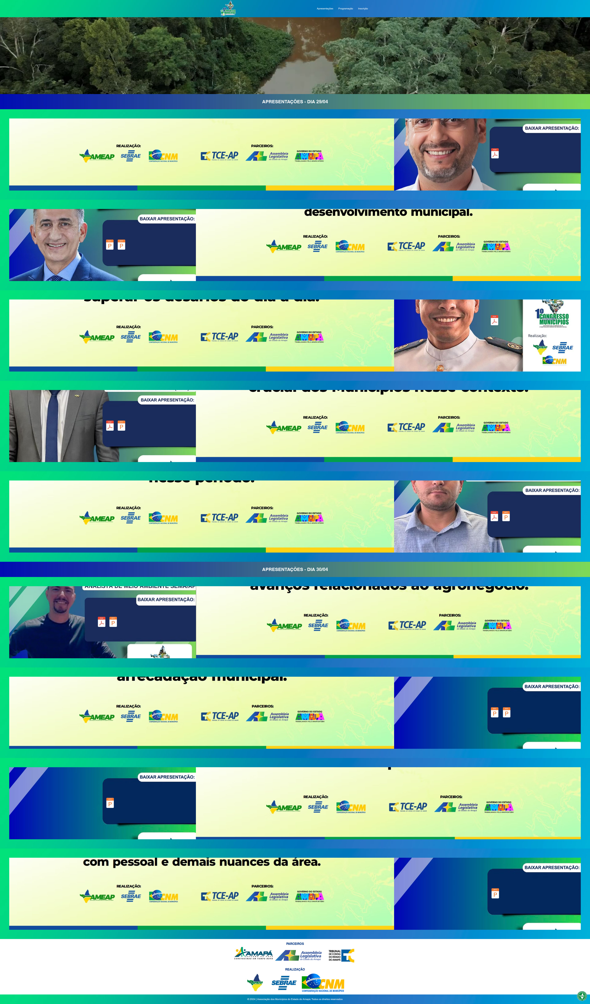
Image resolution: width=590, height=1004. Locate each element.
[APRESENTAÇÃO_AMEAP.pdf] (495, 893)
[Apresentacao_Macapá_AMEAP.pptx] (495, 712)
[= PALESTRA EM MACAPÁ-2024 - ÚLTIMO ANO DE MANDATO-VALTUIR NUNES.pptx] (506, 516)
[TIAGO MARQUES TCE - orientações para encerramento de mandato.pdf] (494, 516)
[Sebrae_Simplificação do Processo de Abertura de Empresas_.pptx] (110, 803)
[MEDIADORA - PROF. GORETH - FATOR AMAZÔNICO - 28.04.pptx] (121, 245)
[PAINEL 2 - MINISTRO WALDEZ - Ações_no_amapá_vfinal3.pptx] (110, 245)
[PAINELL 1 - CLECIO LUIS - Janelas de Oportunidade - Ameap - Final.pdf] (495, 153)
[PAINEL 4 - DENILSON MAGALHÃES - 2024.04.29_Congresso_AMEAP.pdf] (110, 426)
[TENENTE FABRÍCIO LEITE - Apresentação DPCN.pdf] (495, 320)
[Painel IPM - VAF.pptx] (507, 712)
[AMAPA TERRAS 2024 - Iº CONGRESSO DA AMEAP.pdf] (102, 622)
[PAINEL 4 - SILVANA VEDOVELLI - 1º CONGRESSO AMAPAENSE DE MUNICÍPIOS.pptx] (121, 426)
